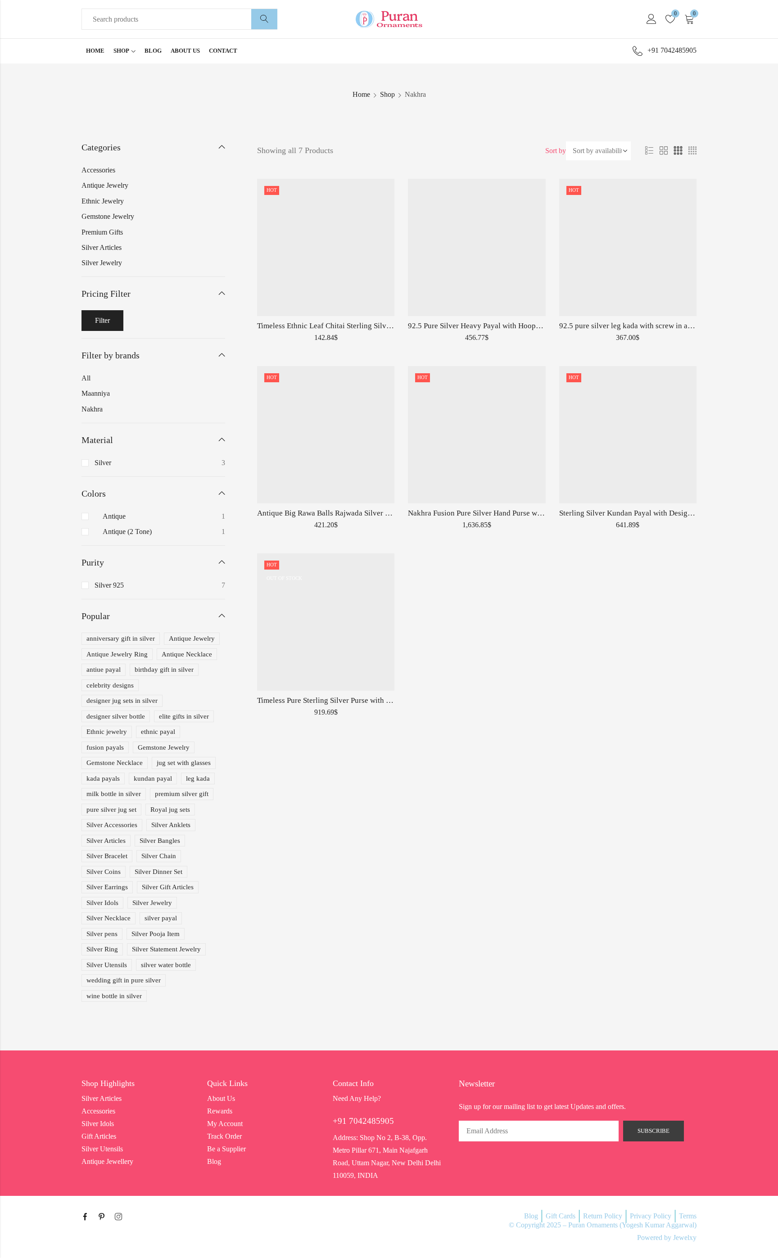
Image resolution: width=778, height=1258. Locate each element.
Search (264, 19)
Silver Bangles (160, 840)
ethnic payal (158, 731)
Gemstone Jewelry (107, 216)
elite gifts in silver (184, 716)
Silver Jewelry (101, 263)
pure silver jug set (111, 809)
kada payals (103, 778)
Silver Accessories (111, 824)
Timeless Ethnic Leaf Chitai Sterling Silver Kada (334, 325)
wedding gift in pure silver (123, 980)
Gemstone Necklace (114, 762)
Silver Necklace (108, 918)
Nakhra (92, 409)
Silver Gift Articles (168, 887)
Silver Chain (158, 856)
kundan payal (153, 778)
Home (361, 94)
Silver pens (102, 933)
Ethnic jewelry (106, 731)
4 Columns (692, 151)
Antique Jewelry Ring (117, 654)
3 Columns (678, 151)
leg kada (198, 778)
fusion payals (105, 747)
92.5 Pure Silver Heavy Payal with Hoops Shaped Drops (496, 325)
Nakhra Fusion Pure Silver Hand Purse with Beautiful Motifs (504, 513)
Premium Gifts (102, 232)
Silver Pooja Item (155, 933)
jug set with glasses (184, 762)
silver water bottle (166, 964)
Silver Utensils (106, 964)
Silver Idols (102, 902)
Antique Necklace (187, 654)
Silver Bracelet (106, 856)
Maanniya (95, 393)
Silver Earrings (107, 887)
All (85, 378)
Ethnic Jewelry (102, 201)
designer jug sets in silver (122, 700)
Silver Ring (102, 949)
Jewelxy (685, 1237)
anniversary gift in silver (120, 638)
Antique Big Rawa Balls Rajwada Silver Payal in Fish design (353, 513)
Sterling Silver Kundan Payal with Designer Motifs (640, 513)
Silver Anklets (170, 824)
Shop (387, 94)
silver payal (161, 918)
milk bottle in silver (113, 793)
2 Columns (664, 151)
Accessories (98, 170)
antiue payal (103, 669)
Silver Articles (101, 247)
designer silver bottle (115, 716)
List (649, 151)
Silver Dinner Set (158, 871)
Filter (102, 320)
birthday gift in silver (164, 669)
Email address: (539, 1131)
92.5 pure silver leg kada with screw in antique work (642, 325)
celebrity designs (110, 685)
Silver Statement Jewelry (166, 949)
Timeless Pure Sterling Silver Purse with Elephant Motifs (347, 700)
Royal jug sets (170, 809)
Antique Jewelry (104, 185)
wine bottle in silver (114, 996)
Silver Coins (103, 871)
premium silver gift (181, 793)
